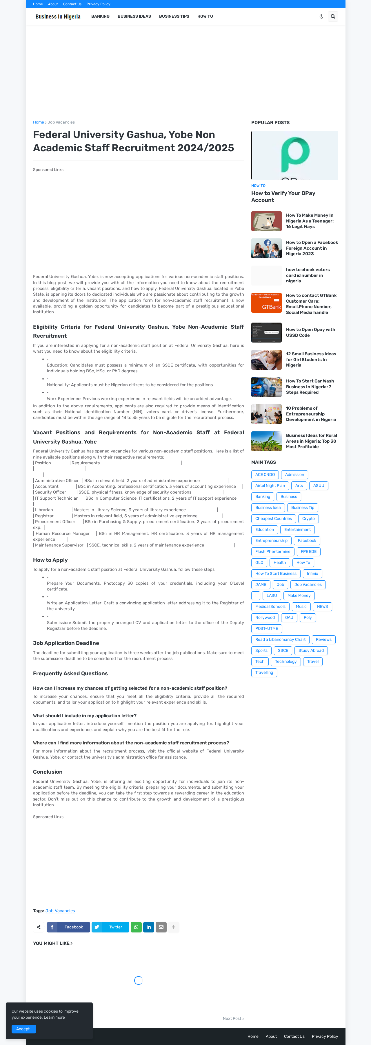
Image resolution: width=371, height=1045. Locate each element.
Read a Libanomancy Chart (280, 639)
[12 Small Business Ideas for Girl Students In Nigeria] (266, 360)
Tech (260, 661)
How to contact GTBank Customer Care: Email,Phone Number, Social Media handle (311, 304)
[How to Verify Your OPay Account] (294, 155)
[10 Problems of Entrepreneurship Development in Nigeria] (266, 414)
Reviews (324, 639)
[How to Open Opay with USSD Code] (266, 333)
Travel (313, 661)
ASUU (318, 485)
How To (303, 562)
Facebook (307, 540)
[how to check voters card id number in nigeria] (266, 276)
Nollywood (265, 617)
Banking (262, 496)
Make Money (299, 595)
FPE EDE (309, 551)
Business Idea (268, 507)
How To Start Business (276, 573)
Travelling (264, 672)
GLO (259, 562)
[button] (321, 16)
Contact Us (72, 4)
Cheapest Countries (273, 518)
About (53, 4)
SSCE (283, 650)
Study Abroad (311, 650)
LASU (272, 595)
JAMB (260, 584)
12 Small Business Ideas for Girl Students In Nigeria (311, 359)
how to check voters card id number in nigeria (308, 275)
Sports (261, 650)
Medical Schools (270, 606)
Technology (286, 661)
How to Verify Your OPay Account (283, 197)
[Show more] (173, 927)
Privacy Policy (98, 4)
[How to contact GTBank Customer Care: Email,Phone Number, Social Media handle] (266, 303)
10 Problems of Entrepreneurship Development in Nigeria (311, 414)
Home (38, 4)
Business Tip (302, 507)
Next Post (232, 1019)
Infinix (312, 573)
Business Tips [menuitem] (174, 16)
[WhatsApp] (136, 927)
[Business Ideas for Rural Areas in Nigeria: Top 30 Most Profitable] (266, 441)
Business (289, 496)
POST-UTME (266, 628)
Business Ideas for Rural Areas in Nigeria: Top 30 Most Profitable (311, 441)
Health (280, 562)
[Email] (161, 927)
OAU (289, 617)
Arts (299, 485)
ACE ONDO (265, 474)
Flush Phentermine (272, 551)
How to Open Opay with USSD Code (310, 332)
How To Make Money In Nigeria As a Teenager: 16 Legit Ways (310, 221)
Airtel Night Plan (270, 485)
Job (280, 584)
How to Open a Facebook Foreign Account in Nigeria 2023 (312, 248)
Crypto (308, 518)
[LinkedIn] (148, 927)
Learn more (54, 1017)
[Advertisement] (185, 72)
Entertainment (297, 529)
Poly (308, 617)
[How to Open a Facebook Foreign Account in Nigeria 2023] (266, 248)
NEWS (322, 606)
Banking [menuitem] (100, 16)
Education (264, 529)
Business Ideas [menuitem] (134, 16)
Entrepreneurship (271, 540)
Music (301, 606)
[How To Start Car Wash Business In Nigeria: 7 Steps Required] (266, 387)
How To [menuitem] (205, 16)
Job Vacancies (61, 122)
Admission (294, 474)
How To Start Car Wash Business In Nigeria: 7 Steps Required (310, 386)
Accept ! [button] (23, 1028)
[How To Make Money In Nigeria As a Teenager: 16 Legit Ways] (266, 221)
